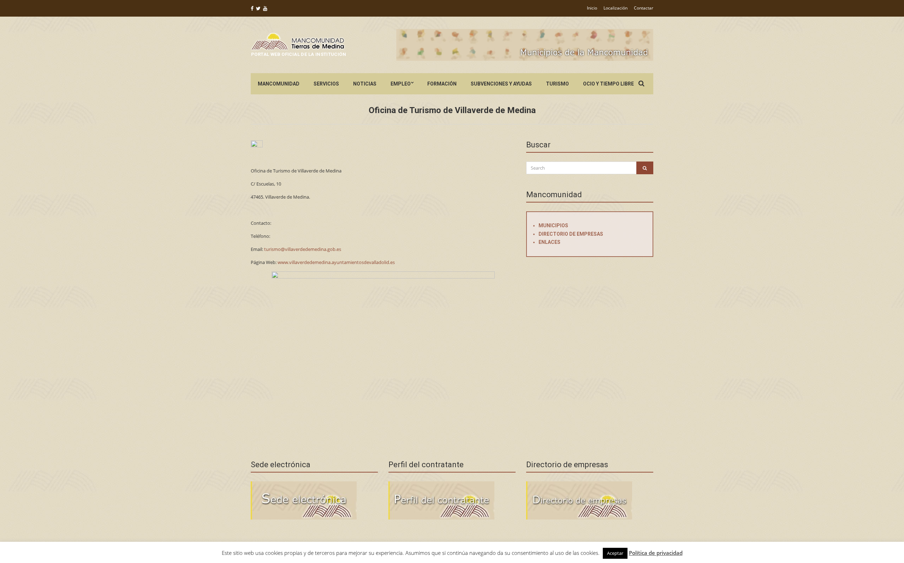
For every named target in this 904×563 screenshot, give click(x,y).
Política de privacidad (656, 552)
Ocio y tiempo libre (608, 84)
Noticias (364, 84)
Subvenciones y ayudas (501, 84)
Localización (615, 8)
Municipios (553, 225)
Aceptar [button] (615, 553)
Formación (442, 84)
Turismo (557, 84)
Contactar (643, 8)
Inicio (592, 8)
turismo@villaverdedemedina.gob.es (302, 249)
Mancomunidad (278, 84)
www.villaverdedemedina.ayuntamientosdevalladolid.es (336, 262)
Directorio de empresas (571, 234)
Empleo (401, 84)
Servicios (326, 84)
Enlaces (549, 242)
